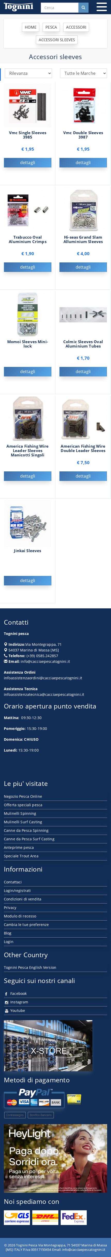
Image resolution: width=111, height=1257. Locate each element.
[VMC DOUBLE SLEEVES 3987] (83, 105)
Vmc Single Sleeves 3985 (27, 135)
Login (8, 941)
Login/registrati (17, 890)
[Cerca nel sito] (83, 8)
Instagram (18, 1002)
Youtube (17, 1010)
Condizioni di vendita (22, 899)
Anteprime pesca (19, 847)
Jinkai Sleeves (27, 550)
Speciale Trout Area (21, 855)
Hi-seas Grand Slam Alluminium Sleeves (83, 239)
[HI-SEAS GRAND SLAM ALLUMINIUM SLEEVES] (83, 209)
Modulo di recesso (20, 916)
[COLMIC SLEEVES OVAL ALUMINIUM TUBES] (83, 314)
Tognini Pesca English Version (30, 967)
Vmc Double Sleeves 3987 (83, 135)
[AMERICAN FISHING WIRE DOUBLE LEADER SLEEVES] (83, 418)
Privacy (10, 907)
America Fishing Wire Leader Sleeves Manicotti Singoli (27, 451)
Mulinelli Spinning (20, 813)
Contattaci (13, 882)
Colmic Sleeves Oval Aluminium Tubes (83, 344)
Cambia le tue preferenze (26, 924)
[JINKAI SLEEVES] (27, 523)
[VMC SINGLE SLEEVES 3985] (27, 105)
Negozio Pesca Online (23, 796)
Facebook (18, 993)
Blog (8, 933)
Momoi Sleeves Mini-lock (27, 344)
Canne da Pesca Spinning (26, 830)
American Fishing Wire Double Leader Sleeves (83, 448)
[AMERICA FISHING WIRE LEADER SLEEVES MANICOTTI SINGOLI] (27, 418)
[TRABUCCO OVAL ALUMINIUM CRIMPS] (27, 209)
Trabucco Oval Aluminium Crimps (27, 239)
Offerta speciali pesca (23, 804)
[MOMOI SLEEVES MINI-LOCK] (27, 314)
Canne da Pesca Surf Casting (29, 838)
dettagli (27, 162)
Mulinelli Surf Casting (23, 821)
